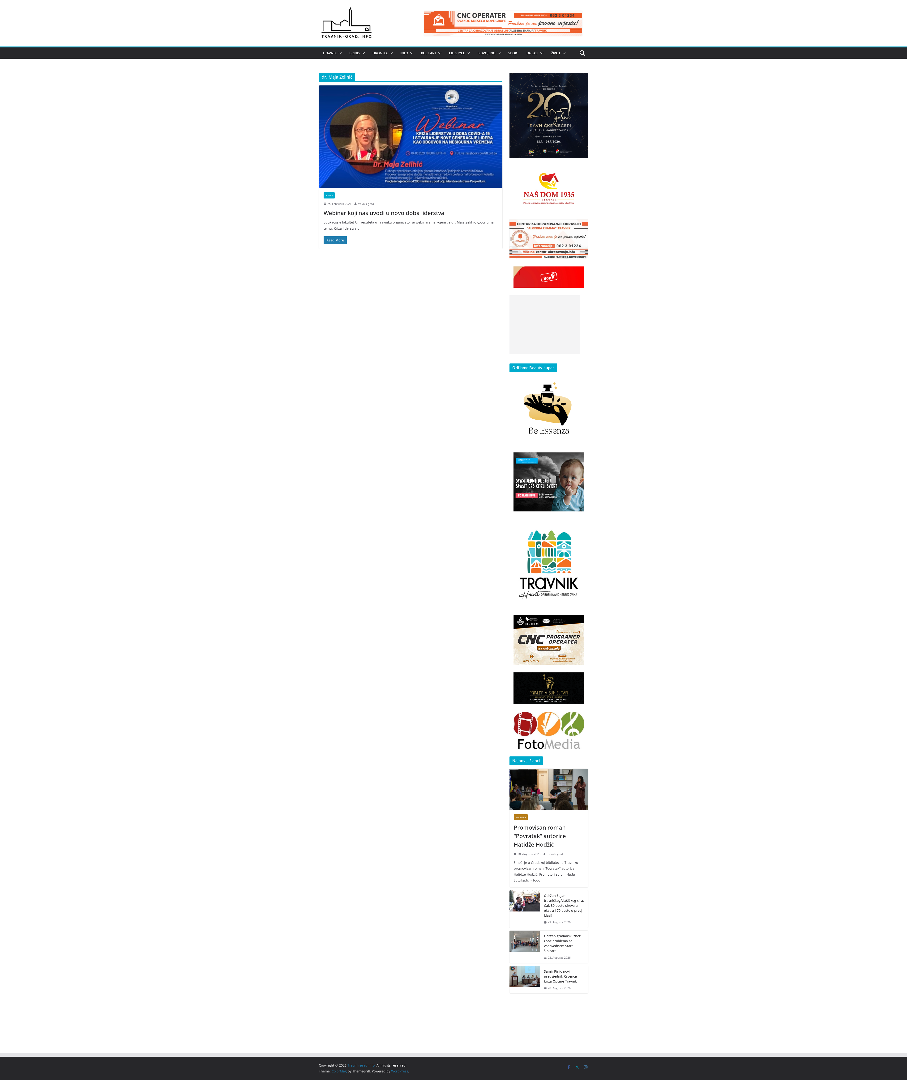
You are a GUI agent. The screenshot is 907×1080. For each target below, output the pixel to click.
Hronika (380, 53)
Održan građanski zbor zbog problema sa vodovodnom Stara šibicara (562, 943)
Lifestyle (457, 53)
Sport (513, 53)
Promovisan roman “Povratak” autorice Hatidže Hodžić (540, 835)
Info (404, 53)
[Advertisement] (544, 324)
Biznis (354, 53)
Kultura (521, 817)
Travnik (330, 53)
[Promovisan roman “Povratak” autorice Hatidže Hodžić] (548, 789)
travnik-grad (366, 204)
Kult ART (428, 53)
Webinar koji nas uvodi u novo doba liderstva (384, 213)
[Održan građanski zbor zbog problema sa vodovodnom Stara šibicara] (524, 947)
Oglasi (532, 53)
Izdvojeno (487, 53)
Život (555, 53)
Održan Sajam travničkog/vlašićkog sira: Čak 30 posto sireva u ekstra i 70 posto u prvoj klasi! (564, 905)
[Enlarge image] (582, 79)
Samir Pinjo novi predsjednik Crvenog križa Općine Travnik (560, 976)
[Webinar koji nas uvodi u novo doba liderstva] (410, 136)
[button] (339, 53)
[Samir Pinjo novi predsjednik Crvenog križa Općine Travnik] (524, 980)
